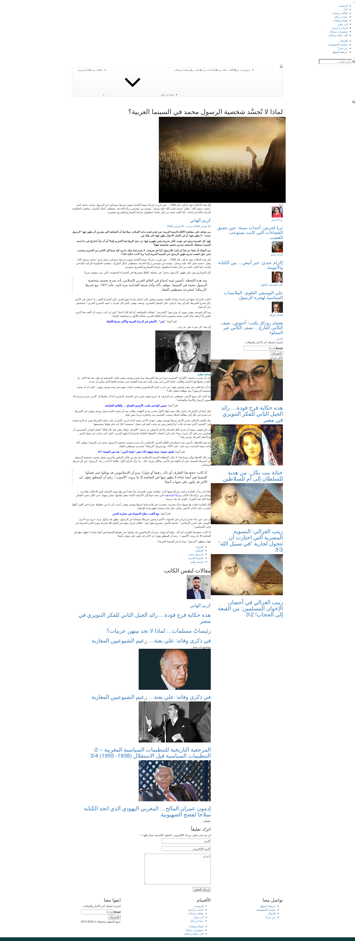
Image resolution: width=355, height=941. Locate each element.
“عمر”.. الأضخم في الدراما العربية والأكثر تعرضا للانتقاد (136, 321)
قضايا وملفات (340, 20)
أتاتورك (199, 547)
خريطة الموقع (340, 52)
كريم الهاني (200, 220)
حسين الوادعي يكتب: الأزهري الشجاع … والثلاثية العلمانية (136, 405)
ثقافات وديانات (340, 13)
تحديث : (189, 226)
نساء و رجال (341, 16)
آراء (346, 9)
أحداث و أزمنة (340, 28)
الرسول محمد (195, 554)
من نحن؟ (343, 48)
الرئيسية (343, 5)
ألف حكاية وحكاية (338, 35)
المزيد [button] (279, 338)
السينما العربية (195, 558)
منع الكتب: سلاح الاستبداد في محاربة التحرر (136, 513)
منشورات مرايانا (339, 31)
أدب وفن (343, 24)
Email (279, 348)
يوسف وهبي (196, 561)
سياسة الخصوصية (338, 44)
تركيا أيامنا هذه (172, 495)
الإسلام (199, 550)
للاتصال (344, 41)
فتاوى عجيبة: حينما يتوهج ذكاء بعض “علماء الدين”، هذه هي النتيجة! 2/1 (136, 451)
